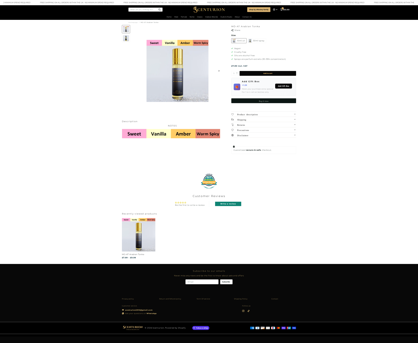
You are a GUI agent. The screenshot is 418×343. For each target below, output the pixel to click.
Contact (274, 299)
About (237, 17)
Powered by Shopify (175, 328)
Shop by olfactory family (258, 10)
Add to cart (267, 73)
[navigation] (126, 29)
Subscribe (226, 282)
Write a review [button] (228, 204)
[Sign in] (275, 9)
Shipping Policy (241, 299)
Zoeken (160, 10)
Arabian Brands (211, 17)
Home (169, 17)
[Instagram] (243, 311)
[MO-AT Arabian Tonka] (138, 235)
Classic (200, 17)
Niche (192, 17)
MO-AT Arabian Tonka (133, 254)
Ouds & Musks (226, 17)
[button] (219, 71)
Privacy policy (128, 299)
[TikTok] (249, 311)
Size (233, 35)
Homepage (133, 22)
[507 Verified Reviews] (209, 190)
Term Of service (203, 299)
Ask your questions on (141, 313)
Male (176, 17)
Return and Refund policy (170, 299)
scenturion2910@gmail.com (139, 310)
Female (184, 17)
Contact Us (247, 17)
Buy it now (264, 101)
